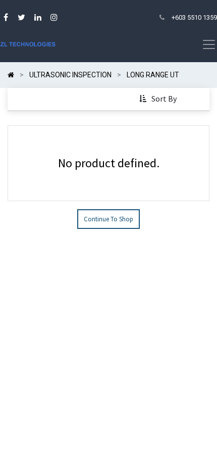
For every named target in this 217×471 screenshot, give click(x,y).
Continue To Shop (108, 219)
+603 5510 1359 (194, 17)
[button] (159, 99)
